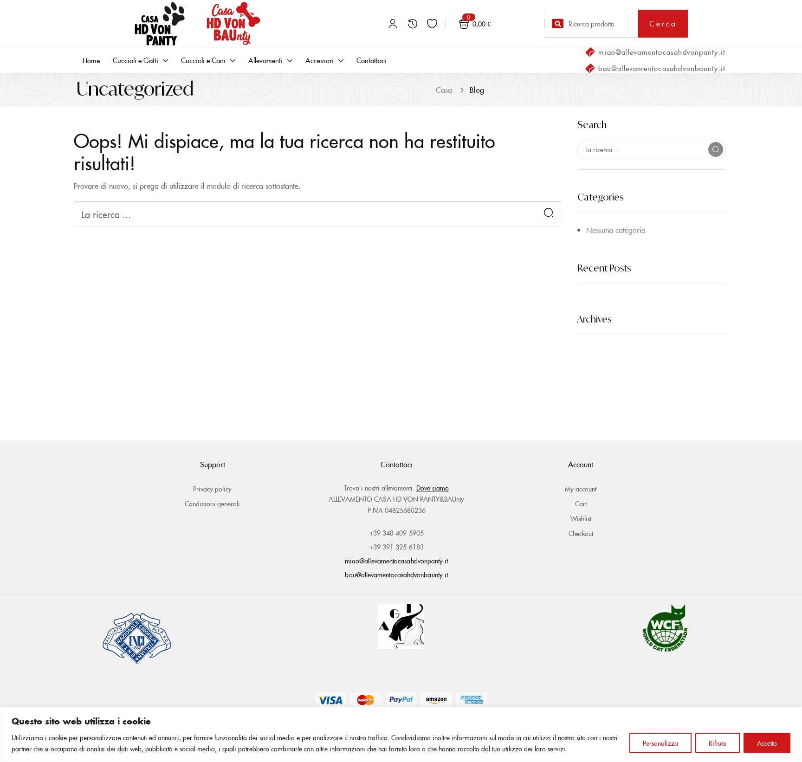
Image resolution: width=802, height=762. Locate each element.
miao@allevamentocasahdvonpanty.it (661, 52)
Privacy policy (212, 488)
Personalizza (660, 743)
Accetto (767, 743)
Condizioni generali (212, 503)
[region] (401, 734)
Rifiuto (717, 743)
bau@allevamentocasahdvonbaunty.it (661, 68)
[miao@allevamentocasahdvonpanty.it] (590, 52)
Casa (444, 89)
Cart (581, 503)
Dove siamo (432, 487)
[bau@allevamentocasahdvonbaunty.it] (590, 68)
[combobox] (591, 24)
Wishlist (580, 518)
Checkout (581, 533)
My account (580, 488)
